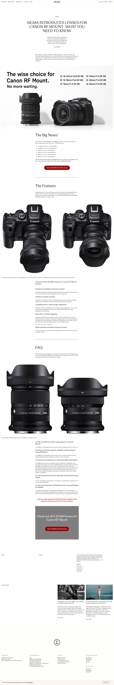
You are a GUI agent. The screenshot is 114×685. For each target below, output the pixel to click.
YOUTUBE (88, 660)
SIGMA (58, 47)
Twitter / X (80, 566)
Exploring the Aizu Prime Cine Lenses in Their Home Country (71, 602)
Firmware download (35, 662)
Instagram (80, 569)
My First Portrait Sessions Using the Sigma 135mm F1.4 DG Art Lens (99, 602)
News (30, 1)
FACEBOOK (88, 657)
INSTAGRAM (89, 659)
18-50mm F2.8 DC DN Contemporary (57, 40)
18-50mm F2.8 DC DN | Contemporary (47, 146)
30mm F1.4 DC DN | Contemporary (46, 154)
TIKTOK (87, 662)
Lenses (57, 16)
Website (79, 564)
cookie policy (30, 682)
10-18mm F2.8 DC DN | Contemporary (47, 148)
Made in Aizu (11, 1)
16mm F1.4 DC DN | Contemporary (46, 150)
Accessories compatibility (36, 666)
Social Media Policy (63, 660)
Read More (60, 617)
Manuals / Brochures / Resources (38, 663)
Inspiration (19, 1)
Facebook (79, 568)
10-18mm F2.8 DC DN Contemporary (57, 37)
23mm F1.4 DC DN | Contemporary (46, 152)
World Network (5, 659)
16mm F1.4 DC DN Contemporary (57, 39)
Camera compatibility (35, 664)
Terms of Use (61, 659)
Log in (100, 1)
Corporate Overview (7, 657)
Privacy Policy (62, 657)
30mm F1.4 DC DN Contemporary (57, 43)
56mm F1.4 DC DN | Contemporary (46, 156)
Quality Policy (62, 663)
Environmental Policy (64, 662)
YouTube (79, 571)
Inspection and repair (35, 659)
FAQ (30, 657)
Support (25, 1)
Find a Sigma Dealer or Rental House (11, 660)
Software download (35, 660)
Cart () (111, 1)
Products (4, 1)
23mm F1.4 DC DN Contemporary (57, 42)
